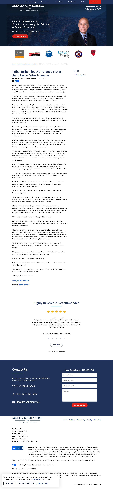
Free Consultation (93, 6)
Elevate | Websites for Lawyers (88, 484)
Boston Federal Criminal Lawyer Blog (27, 64)
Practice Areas (45, 2)
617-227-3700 (93, 8)
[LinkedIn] (18, 448)
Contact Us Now (20, 36)
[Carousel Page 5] (64, 338)
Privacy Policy (81, 420)
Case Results (72, 2)
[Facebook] (14, 448)
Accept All (9, 483)
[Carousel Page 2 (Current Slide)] (53, 338)
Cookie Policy (36, 465)
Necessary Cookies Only (26, 483)
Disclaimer (72, 420)
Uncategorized (24, 285)
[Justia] (21, 448)
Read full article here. (20, 280)
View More (56, 345)
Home (16, 2)
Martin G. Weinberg (30, 2)
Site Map (89, 420)
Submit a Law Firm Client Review (56, 351)
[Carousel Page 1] (49, 338)
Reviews (83, 2)
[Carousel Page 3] (56, 338)
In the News (59, 2)
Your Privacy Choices (23, 465)
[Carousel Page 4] (60, 338)
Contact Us (94, 2)
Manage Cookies (48, 465)
